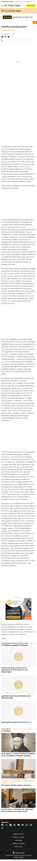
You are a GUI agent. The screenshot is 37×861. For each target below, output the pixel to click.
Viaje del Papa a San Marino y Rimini (23, 17)
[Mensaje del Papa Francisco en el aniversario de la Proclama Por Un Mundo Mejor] (18, 656)
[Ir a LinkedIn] (15, 825)
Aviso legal (18, 840)
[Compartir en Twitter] (5, 37)
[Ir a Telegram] (31, 825)
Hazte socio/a (31, 5)
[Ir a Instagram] (10, 825)
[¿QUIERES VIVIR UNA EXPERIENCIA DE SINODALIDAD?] (18, 685)
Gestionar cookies (19, 857)
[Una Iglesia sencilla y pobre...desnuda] (18, 768)
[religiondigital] (18, 852)
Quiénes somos (18, 834)
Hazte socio (18, 847)
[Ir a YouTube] (19, 825)
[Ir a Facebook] (2, 825)
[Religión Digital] (12, 5)
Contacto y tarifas (18, 837)
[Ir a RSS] (2, 828)
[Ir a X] (6, 825)
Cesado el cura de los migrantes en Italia (25, 1)
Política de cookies (18, 843)
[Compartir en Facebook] (2, 37)
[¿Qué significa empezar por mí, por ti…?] (18, 711)
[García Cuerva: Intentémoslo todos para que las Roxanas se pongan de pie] (18, 798)
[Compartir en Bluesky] (9, 37)
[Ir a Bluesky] (23, 825)
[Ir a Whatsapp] (27, 825)
